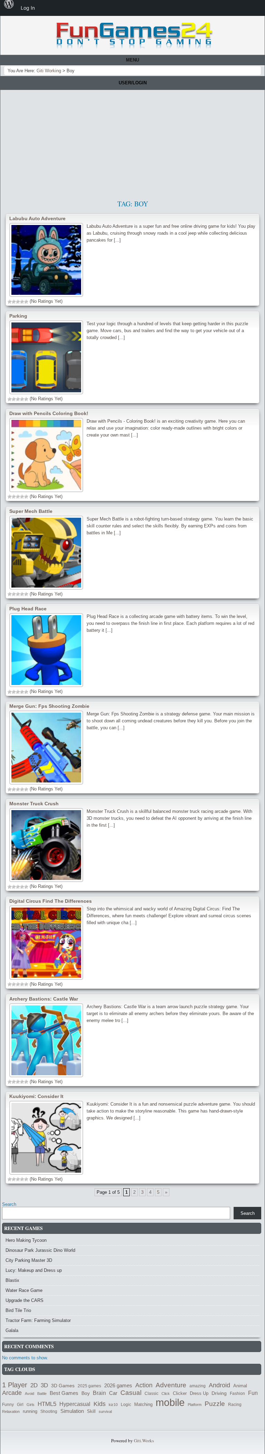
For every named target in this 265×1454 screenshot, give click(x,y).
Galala (12, 1330)
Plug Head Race (28, 608)
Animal (240, 1385)
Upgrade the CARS (24, 1300)
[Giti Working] (134, 35)
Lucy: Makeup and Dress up (34, 1270)
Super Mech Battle (30, 511)
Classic (151, 1393)
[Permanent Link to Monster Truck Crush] (46, 845)
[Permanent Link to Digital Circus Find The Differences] (46, 942)
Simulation (72, 1411)
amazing (197, 1385)
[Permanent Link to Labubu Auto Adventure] (46, 260)
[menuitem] (9, 8)
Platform (195, 1405)
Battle (42, 1393)
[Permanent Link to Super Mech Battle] (46, 553)
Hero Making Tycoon (26, 1240)
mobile (170, 1402)
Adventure (171, 1385)
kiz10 (113, 1405)
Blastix (12, 1280)
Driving (219, 1393)
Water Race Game (24, 1290)
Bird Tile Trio (18, 1310)
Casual (130, 1392)
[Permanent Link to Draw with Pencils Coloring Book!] (46, 455)
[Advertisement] (132, 142)
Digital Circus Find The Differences (50, 901)
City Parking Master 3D (29, 1260)
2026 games (118, 1385)
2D (34, 1385)
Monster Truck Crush (34, 803)
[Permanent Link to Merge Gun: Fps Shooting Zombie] (46, 748)
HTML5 (47, 1403)
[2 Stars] (14, 302)
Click (165, 1393)
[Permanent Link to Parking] (46, 357)
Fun (253, 1393)
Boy (85, 1393)
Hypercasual (74, 1404)
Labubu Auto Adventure (37, 218)
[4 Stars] (22, 302)
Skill (91, 1411)
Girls (31, 1405)
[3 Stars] (18, 302)
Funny (8, 1404)
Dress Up (199, 1393)
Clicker (180, 1393)
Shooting (48, 1411)
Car (113, 1393)
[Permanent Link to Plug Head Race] (46, 650)
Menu (132, 60)
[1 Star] (10, 302)
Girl (20, 1404)
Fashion (237, 1393)
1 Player (14, 1385)
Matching (143, 1404)
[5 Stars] (26, 302)
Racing (235, 1404)
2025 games (89, 1385)
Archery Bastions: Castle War (43, 999)
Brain (99, 1393)
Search (9, 1204)
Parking (18, 316)
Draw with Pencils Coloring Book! (48, 413)
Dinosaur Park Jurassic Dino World (40, 1250)
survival (105, 1411)
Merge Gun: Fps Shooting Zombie (49, 706)
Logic (126, 1404)
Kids (100, 1403)
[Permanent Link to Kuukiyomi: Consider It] (46, 1138)
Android (219, 1385)
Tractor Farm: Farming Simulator (38, 1320)
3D (44, 1385)
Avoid (29, 1393)
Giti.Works (144, 1440)
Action (144, 1385)
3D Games (63, 1385)
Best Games (64, 1393)
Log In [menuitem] (28, 8)
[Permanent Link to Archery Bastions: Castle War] (46, 1040)
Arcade (12, 1392)
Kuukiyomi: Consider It (36, 1096)
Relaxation (11, 1411)
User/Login (133, 82)
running (30, 1411)
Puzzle (215, 1403)
